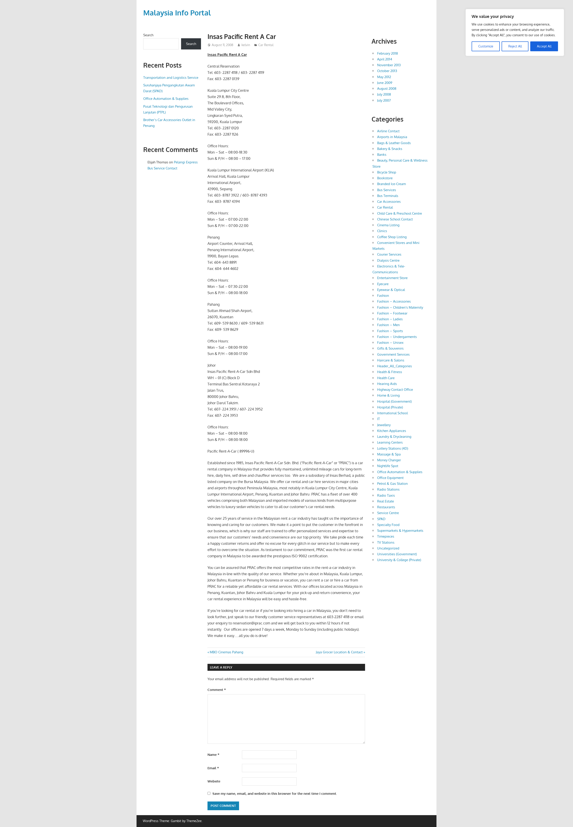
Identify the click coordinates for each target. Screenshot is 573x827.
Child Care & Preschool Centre (399, 213)
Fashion (383, 295)
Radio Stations (388, 489)
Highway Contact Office (395, 389)
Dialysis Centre (388, 260)
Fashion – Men (388, 325)
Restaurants (386, 507)
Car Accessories (389, 201)
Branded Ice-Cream (391, 184)
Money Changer (389, 460)
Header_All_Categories (394, 366)
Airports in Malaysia (392, 137)
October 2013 (387, 71)
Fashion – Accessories (394, 301)
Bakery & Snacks (389, 149)
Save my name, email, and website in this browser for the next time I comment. (274, 793)
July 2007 (384, 100)
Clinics (382, 231)
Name (213, 754)
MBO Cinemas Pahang (226, 652)
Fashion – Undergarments (397, 337)
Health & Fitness (389, 372)
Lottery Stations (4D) (392, 448)
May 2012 (384, 77)
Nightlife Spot (387, 466)
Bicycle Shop (386, 172)
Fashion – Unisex (390, 342)
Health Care (386, 378)
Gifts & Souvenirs (390, 348)
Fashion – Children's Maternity (400, 307)
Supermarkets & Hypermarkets (400, 530)
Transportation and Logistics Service (170, 77)
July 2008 (384, 94)
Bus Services (386, 190)
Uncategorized (388, 548)
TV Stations (385, 542)
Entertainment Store (392, 278)
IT (378, 419)
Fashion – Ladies (390, 319)
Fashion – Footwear (392, 313)
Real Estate (385, 501)
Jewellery (384, 425)
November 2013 (389, 65)
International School (392, 413)
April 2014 (384, 59)
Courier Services (389, 254)
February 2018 (387, 53)
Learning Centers (390, 442)
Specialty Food (388, 525)
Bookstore (385, 178)
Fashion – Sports (390, 331)
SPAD (381, 519)
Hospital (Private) (390, 407)
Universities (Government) (397, 554)
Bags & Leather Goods (394, 143)
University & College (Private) (399, 560)
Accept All (544, 46)
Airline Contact (388, 131)
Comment (216, 690)
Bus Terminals (387, 196)
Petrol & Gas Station (392, 483)
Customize (485, 46)
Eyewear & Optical (391, 290)
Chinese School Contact (395, 219)
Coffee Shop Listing (392, 237)
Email (213, 768)
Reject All (515, 46)
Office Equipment (390, 478)
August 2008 (386, 88)
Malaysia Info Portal (177, 12)
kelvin (246, 45)
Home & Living (388, 395)
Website (213, 781)
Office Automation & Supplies (165, 98)
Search (148, 35)
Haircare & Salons (390, 360)
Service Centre (388, 513)
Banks (381, 154)
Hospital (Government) (394, 401)
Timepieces (385, 536)
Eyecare (383, 284)
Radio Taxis (386, 495)
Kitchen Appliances (391, 431)
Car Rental (266, 45)
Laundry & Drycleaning (394, 436)
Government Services (393, 354)
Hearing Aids (387, 384)
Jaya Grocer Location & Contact (339, 652)
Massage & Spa (389, 454)
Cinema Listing (388, 225)
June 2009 (384, 83)
